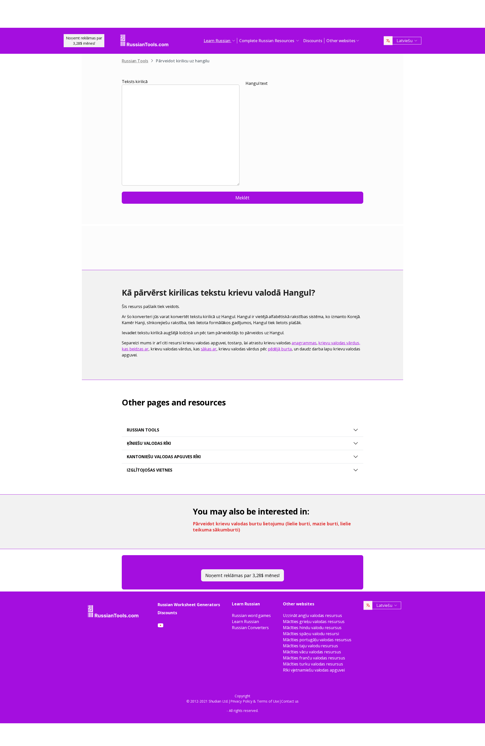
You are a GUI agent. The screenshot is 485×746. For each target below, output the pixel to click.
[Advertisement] (242, 15)
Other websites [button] (340, 40)
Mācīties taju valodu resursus (310, 646)
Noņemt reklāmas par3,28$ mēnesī (84, 41)
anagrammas (304, 343)
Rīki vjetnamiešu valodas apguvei (314, 670)
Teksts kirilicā (135, 81)
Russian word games (251, 615)
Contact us (290, 701)
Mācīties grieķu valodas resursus (313, 621)
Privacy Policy (241, 701)
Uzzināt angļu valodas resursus (312, 615)
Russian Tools (135, 61)
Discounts (312, 40)
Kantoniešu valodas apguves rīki (164, 456)
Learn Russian (245, 621)
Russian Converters (250, 627)
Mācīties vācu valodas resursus (312, 652)
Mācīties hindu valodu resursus (312, 627)
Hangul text (257, 83)
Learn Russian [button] (217, 40)
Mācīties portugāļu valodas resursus (317, 639)
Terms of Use (268, 701)
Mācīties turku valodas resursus (313, 664)
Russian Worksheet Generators (189, 604)
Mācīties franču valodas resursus (314, 658)
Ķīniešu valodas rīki (149, 443)
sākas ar (208, 349)
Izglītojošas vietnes (149, 470)
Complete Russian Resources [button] (267, 40)
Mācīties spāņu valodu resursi (311, 633)
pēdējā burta (280, 349)
